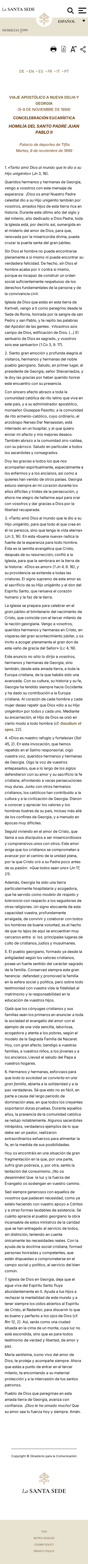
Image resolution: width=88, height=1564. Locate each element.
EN (31, 71)
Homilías (11, 30)
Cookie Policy (44, 1544)
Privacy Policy (44, 1551)
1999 (24, 30)
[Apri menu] (81, 10)
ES (40, 71)
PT (66, 71)
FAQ (44, 1531)
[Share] (83, 50)
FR (50, 71)
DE (21, 71)
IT (58, 71)
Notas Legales (44, 1538)
